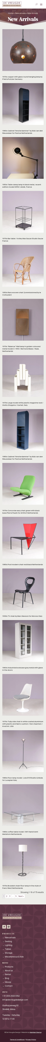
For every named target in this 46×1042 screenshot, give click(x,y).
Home (10, 13)
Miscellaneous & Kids (13, 956)
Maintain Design (36, 1032)
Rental (6, 974)
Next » (21, 896)
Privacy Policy (31, 1040)
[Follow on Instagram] (8, 927)
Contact (7, 986)
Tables (6, 949)
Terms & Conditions (17, 1040)
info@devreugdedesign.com (15, 999)
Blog (5, 978)
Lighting (7, 945)
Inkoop (6, 982)
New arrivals (20, 13)
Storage (7, 953)
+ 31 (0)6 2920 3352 (11, 996)
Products (7, 966)
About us (7, 970)
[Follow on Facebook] (4, 927)
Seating (7, 941)
